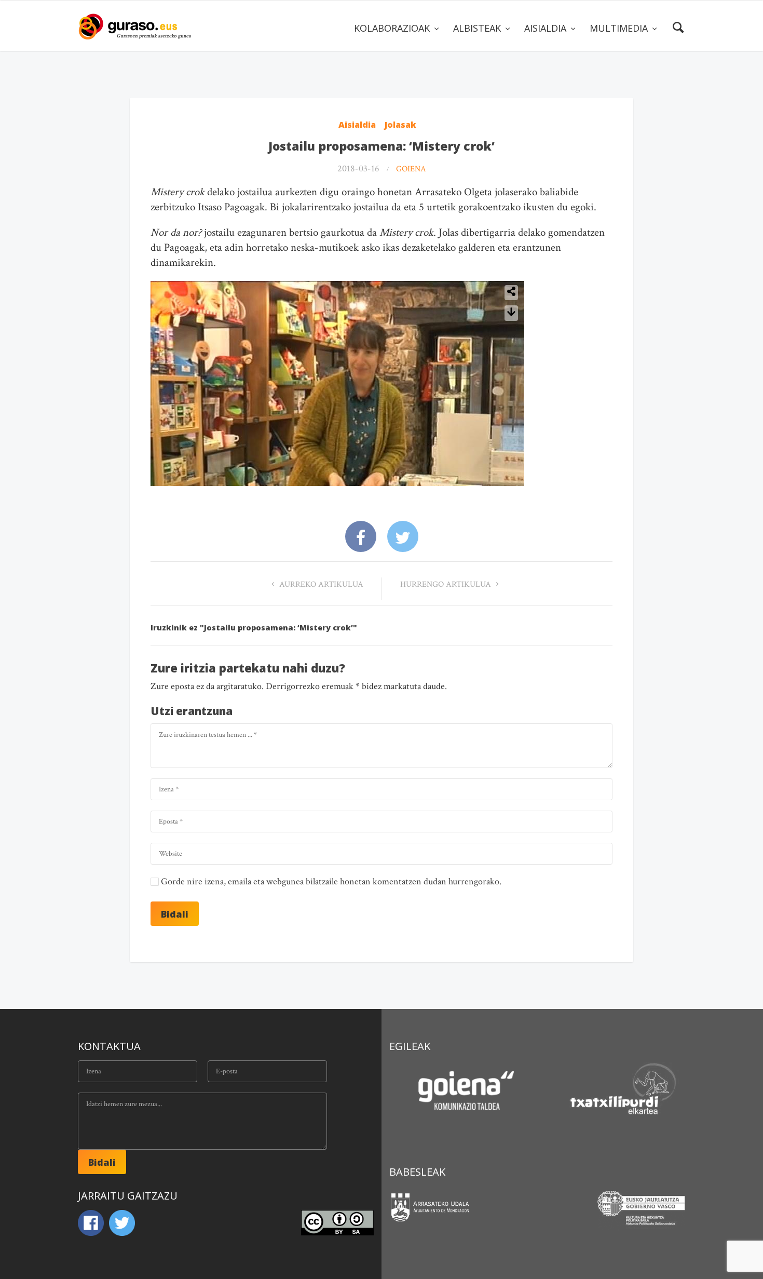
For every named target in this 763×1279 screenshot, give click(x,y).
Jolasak (400, 124)
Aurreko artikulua (320, 584)
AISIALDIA (546, 28)
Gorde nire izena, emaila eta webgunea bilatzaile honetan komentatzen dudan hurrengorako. (331, 881)
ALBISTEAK (478, 28)
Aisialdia (357, 124)
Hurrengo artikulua (446, 584)
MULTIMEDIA (620, 28)
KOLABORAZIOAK (393, 28)
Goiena (411, 169)
